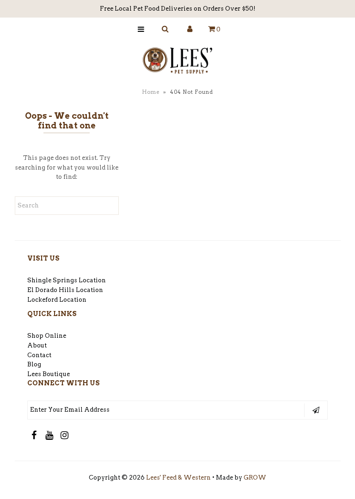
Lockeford (43, 299)
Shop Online (46, 335)
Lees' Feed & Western (178, 477)
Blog (34, 364)
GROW (255, 477)
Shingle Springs (52, 280)
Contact (39, 355)
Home (150, 92)
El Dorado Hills (50, 289)
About (37, 345)
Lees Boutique (48, 374)
